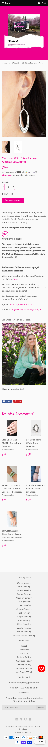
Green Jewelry (24, 605)
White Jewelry (24, 628)
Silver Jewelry (24, 624)
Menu (8, 3)
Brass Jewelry (24, 590)
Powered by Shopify (23, 732)
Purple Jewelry (24, 616)
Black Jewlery (24, 583)
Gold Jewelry (24, 601)
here (15, 279)
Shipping (6, 175)
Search (24, 646)
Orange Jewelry (24, 609)
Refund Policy (24, 657)
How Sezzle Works (24, 672)
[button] (24, 172)
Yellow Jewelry (24, 631)
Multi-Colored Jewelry (24, 635)
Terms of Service (24, 668)
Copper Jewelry (24, 598)
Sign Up (41, 708)
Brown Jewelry (24, 594)
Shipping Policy (24, 661)
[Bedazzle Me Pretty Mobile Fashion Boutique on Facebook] (16, 719)
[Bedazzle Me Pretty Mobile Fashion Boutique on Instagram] (25, 719)
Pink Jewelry (24, 613)
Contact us (24, 653)
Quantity (5, 182)
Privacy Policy (24, 664)
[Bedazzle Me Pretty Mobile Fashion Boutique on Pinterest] (21, 719)
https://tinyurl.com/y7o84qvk (26, 309)
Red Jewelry (24, 620)
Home (4, 63)
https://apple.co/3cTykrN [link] (22, 304)
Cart (43, 3)
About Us (24, 649)
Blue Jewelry (24, 586)
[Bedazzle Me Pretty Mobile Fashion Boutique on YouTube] (30, 719)
